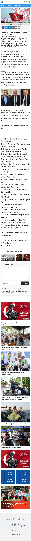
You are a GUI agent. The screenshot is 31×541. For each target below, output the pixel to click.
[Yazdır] (15, 27)
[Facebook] (3, 27)
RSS (24, 519)
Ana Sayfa (9, 519)
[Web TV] (27, 2)
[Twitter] (6, 27)
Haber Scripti (14, 534)
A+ (29, 32)
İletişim (20, 519)
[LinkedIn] (9, 27)
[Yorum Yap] (19, 27)
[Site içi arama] (18, 530)
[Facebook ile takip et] (12, 530)
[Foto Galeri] (29, 2)
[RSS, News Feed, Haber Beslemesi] (15, 530)
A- (29, 34)
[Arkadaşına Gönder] (12, 27)
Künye (14, 519)
